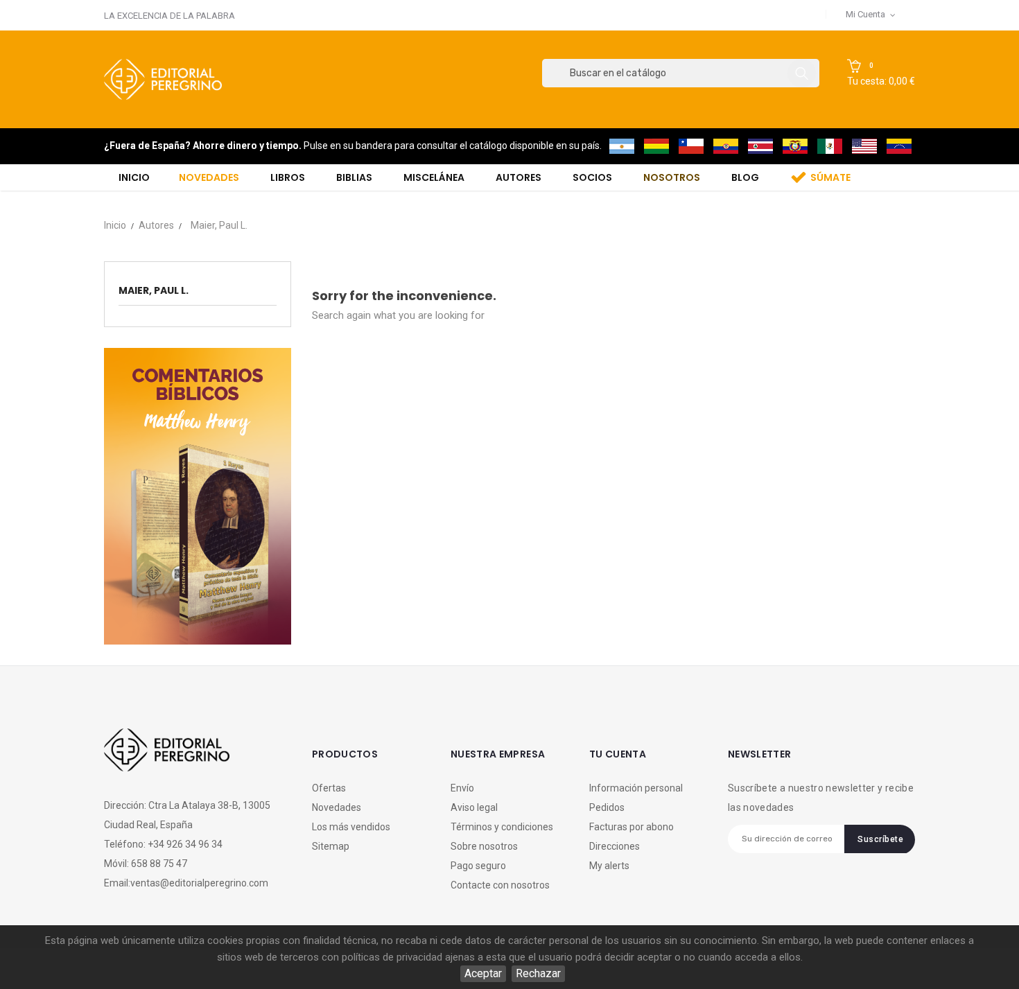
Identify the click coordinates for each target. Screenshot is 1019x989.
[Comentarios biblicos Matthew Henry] (197, 495)
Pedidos (607, 807)
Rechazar (538, 973)
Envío (462, 788)
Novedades (336, 807)
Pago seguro (478, 865)
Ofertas (329, 788)
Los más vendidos (351, 826)
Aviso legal (474, 807)
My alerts (609, 865)
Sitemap (330, 846)
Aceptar (483, 973)
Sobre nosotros (484, 846)
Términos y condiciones (502, 826)
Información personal (636, 788)
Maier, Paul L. (154, 290)
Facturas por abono (631, 826)
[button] (881, 73)
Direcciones (614, 846)
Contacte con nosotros (500, 885)
